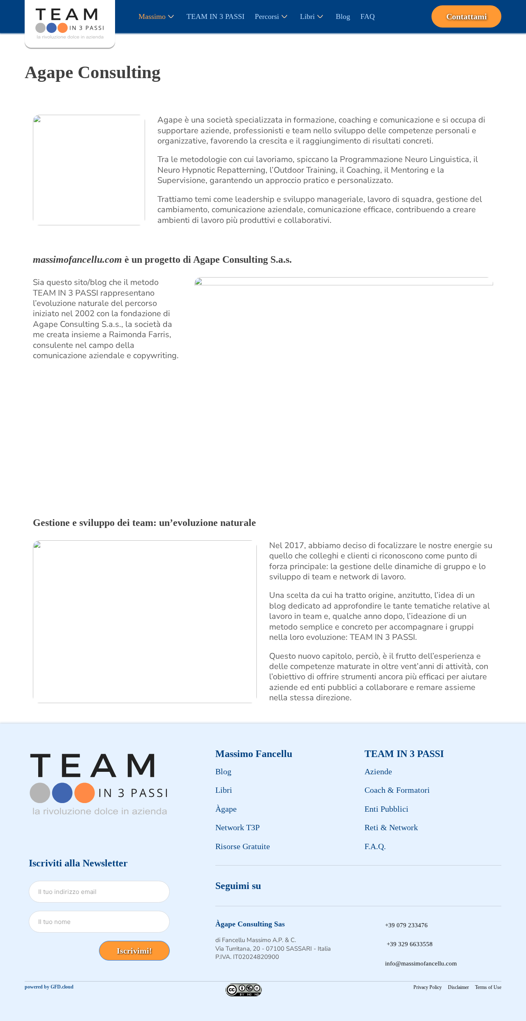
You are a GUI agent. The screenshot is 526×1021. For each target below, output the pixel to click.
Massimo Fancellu (253, 753)
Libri (307, 16)
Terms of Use (488, 987)
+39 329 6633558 (410, 944)
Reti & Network (391, 827)
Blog (343, 16)
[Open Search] (406, 16)
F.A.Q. (375, 846)
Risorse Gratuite (242, 846)
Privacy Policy (427, 987)
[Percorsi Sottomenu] (284, 16)
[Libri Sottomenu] (320, 16)
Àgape (226, 808)
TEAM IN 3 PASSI (216, 16)
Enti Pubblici (386, 808)
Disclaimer (458, 987)
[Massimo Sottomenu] (171, 16)
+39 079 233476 (406, 925)
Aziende (378, 771)
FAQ (367, 16)
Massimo (152, 16)
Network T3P (237, 827)
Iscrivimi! (134, 950)
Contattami (466, 16)
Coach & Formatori (397, 789)
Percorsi (267, 16)
